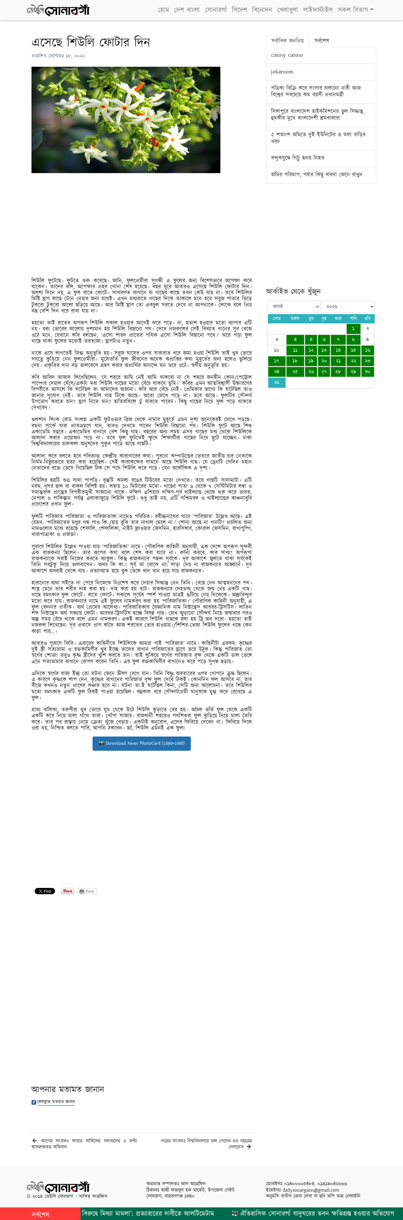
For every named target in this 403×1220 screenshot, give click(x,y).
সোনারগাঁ (216, 10)
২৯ (353, 372)
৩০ (368, 372)
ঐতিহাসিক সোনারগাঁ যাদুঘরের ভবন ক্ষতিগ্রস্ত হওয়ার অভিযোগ (297, 1214)
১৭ (276, 361)
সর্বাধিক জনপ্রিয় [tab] (287, 41)
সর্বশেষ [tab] (322, 41)
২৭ (324, 372)
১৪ (338, 350)
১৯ (311, 361)
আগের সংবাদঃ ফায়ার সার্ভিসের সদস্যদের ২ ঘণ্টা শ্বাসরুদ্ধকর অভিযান (84, 1144)
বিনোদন (262, 10)
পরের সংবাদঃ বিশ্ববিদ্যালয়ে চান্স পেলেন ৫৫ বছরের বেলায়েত (206, 1144)
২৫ (295, 372)
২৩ (367, 361)
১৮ (295, 361)
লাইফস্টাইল (318, 10)
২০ (324, 361)
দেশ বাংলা (187, 10)
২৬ (311, 372)
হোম (163, 10)
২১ (338, 361)
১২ (311, 350)
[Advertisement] (141, 222)
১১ (295, 350)
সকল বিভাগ (353, 10)
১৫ (353, 350)
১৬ (367, 350)
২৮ (338, 372)
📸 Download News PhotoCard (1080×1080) (142, 743)
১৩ (323, 350)
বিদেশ (239, 10)
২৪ (276, 372)
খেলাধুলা (287, 10)
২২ (353, 361)
